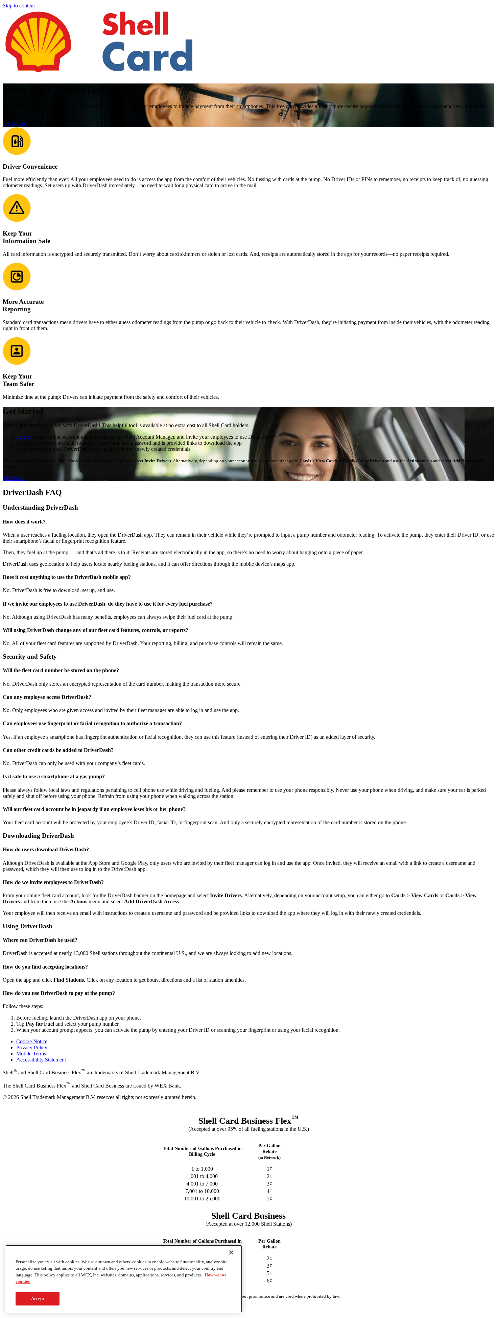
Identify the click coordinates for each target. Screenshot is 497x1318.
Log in (23, 437)
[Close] (231, 1252)
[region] (123, 1279)
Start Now (14, 478)
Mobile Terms (31, 1053)
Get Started (15, 124)
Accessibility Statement (41, 1060)
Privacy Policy (31, 1047)
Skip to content (19, 5)
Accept (37, 1298)
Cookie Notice (31, 1041)
